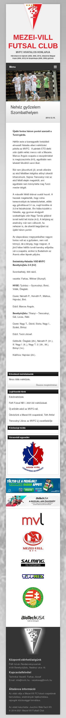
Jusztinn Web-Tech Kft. (40, 707)
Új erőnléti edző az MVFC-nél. (23, 408)
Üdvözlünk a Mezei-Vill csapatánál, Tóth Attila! (32, 414)
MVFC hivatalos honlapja (33, 52)
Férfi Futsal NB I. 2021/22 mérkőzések (28, 402)
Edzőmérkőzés (16, 396)
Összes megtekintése (46, 384)
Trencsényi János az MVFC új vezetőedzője (30, 420)
